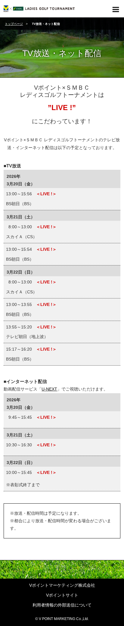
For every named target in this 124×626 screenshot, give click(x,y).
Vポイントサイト (62, 595)
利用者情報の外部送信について (62, 605)
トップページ (14, 23)
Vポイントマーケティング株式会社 (62, 585)
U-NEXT (49, 389)
